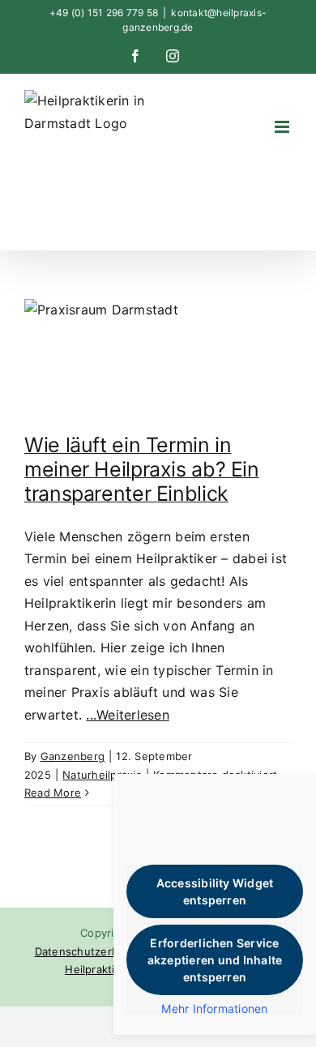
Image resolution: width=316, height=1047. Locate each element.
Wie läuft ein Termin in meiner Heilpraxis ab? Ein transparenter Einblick (141, 469)
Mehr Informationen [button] (214, 1008)
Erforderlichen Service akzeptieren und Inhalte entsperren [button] (215, 960)
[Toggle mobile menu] (283, 126)
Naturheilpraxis (102, 774)
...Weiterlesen (127, 715)
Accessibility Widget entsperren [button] (215, 891)
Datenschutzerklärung (93, 951)
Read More (52, 792)
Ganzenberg (73, 756)
